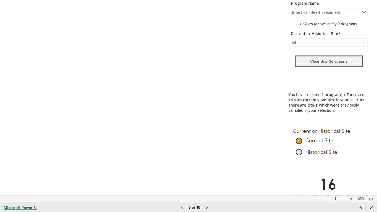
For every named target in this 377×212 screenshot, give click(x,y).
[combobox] (328, 12)
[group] (145, 104)
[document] (328, 25)
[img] (329, 143)
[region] (185, 104)
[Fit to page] (370, 199)
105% (360, 199)
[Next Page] (207, 207)
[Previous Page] (181, 207)
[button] (329, 61)
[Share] (360, 207)
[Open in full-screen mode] (371, 208)
